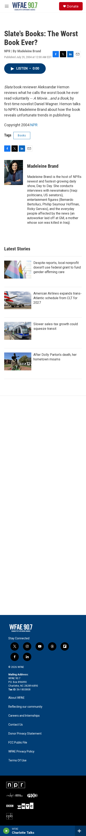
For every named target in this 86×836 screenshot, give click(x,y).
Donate (72, 6)
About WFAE (16, 697)
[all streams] (80, 831)
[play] (6, 831)
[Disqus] (43, 452)
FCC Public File (17, 742)
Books (22, 135)
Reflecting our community (25, 706)
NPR (34, 125)
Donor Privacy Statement (25, 733)
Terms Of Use (17, 760)
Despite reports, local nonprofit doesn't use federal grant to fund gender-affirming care (57, 267)
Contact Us (15, 724)
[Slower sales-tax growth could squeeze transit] (17, 331)
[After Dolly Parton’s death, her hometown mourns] (17, 361)
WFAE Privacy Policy (21, 751)
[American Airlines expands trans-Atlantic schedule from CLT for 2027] (17, 300)
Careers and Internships (24, 715)
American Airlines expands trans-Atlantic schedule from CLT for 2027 (57, 298)
